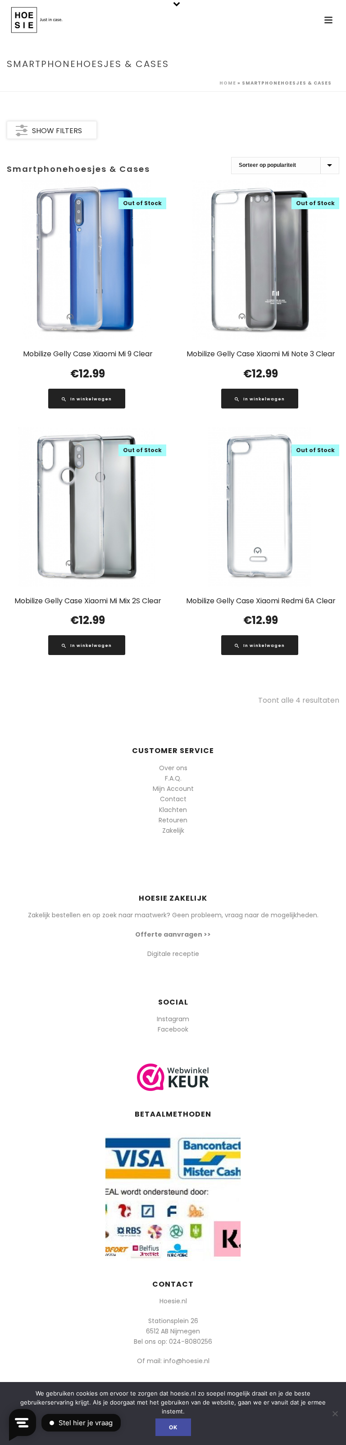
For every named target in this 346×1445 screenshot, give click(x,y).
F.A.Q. (173, 778)
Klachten (173, 809)
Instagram (173, 1018)
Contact (173, 798)
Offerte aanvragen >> (173, 934)
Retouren (173, 820)
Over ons (173, 767)
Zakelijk (173, 830)
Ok (173, 1427)
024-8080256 (190, 1341)
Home (227, 83)
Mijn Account (173, 788)
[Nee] (334, 1413)
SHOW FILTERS (57, 131)
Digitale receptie (173, 953)
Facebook (173, 1029)
